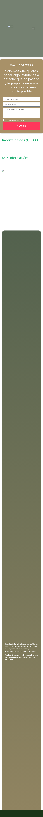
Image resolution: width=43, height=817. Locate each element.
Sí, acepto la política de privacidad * (15, 120)
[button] (33, 28)
